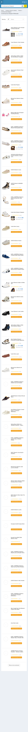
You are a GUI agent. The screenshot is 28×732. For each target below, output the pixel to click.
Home (2, 10)
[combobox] (17, 19)
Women (20, 10)
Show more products (14, 665)
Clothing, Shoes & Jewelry (11, 10)
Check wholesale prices (16, 47)
